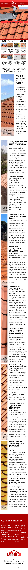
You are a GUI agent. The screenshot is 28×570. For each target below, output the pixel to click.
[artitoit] (14, 553)
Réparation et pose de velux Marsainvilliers (10, 528)
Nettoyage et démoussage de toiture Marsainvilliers (10, 536)
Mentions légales (17, 567)
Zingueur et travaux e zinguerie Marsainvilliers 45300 (17, 529)
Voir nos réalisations (12, 22)
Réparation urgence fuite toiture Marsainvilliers (4, 529)
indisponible (5, 4)
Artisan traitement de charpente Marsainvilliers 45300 (24, 535)
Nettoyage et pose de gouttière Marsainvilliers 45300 (4, 538)
